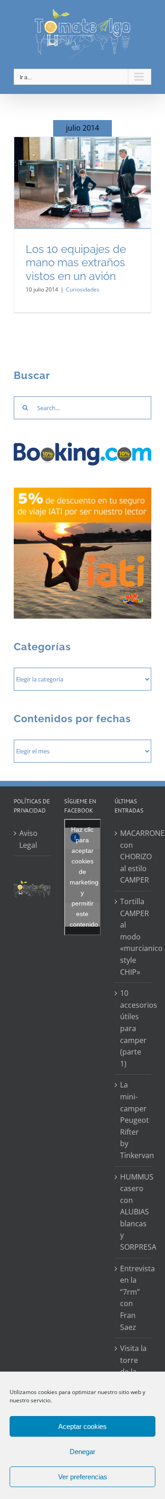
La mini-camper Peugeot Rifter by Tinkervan (133, 1120)
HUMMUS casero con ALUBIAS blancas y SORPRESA (133, 1212)
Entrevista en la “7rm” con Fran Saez (133, 1297)
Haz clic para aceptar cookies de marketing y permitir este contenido (84, 877)
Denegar (82, 1451)
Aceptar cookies (82, 1426)
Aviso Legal (28, 839)
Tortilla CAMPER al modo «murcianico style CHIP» (133, 936)
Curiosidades (82, 289)
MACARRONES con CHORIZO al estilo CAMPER (133, 856)
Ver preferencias (82, 1477)
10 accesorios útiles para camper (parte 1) (133, 1028)
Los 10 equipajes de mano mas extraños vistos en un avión (76, 262)
